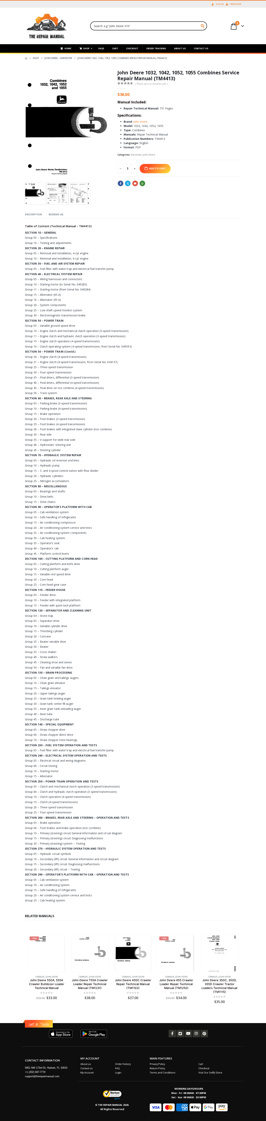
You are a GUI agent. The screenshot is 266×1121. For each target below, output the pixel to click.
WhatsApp (142, 183)
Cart (200, 1064)
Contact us (86, 1068)
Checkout (203, 1068)
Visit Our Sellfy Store (210, 1072)
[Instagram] (196, 1033)
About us (85, 1064)
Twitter (128, 183)
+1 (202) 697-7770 (35, 1072)
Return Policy (157, 1068)
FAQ (117, 1068)
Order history (123, 1064)
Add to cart (157, 168)
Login (118, 1072)
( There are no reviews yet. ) (151, 83)
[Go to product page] (89, 953)
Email (135, 183)
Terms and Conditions (162, 1072)
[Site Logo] (47, 26)
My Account (87, 1072)
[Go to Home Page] (26, 58)
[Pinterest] (204, 1033)
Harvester (136, 154)
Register (236, 4)
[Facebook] (172, 1033)
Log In (220, 4)
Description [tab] (33, 214)
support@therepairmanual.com (42, 1076)
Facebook (120, 183)
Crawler (39, 976)
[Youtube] (188, 1033)
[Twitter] (180, 1033)
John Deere (140, 121)
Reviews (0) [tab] (56, 214)
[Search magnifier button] (202, 26)
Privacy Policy (157, 1064)
